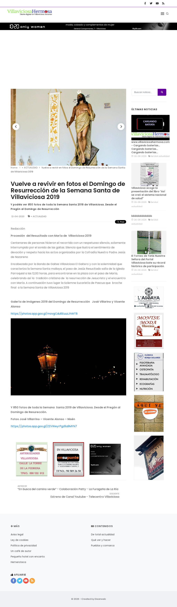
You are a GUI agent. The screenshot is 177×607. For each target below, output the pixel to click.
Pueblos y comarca (102, 545)
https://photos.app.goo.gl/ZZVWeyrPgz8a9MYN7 (44, 426)
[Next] (121, 126)
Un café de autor (21, 551)
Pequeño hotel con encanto (28, 556)
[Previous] (15, 126)
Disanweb (100, 599)
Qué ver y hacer (101, 540)
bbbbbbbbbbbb (141, 216)
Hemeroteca (18, 562)
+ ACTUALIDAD (38, 216)
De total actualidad (102, 534)
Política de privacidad (24, 545)
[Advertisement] (88, 56)
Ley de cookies (19, 540)
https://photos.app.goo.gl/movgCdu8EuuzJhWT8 (44, 314)
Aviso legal (17, 534)
